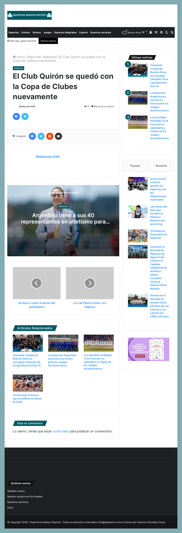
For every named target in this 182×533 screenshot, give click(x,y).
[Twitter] (25, 116)
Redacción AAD (27, 106)
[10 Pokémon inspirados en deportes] (138, 236)
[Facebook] (16, 116)
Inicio (20, 57)
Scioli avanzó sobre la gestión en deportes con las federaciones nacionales (158, 189)
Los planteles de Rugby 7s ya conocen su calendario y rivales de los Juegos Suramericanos (98, 361)
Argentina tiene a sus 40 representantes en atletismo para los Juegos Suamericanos (63, 221)
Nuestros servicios (100, 32)
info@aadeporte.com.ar (111, 522)
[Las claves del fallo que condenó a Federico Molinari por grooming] (138, 211)
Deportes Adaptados (65, 32)
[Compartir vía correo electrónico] (58, 136)
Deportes (14, 32)
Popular (135, 165)
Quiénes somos (16, 491)
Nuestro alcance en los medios (24, 496)
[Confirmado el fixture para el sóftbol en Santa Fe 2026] (28, 383)
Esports (83, 32)
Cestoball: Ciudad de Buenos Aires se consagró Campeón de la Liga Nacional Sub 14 (159, 76)
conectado (61, 431)
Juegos (47, 32)
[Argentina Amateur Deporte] (29, 15)
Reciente (161, 165)
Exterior (25, 32)
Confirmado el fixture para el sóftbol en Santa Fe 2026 (27, 398)
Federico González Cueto (151, 522)
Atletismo (50, 57)
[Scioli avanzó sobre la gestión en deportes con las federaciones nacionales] (138, 183)
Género (37, 32)
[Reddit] (49, 136)
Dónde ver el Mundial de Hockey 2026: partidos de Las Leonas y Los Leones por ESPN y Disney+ (159, 306)
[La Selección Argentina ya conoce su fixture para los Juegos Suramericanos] (63, 343)
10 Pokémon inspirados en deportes (158, 234)
